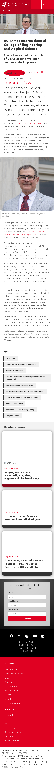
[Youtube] (35, 636)
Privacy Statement (38, 761)
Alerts (4, 756)
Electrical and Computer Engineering (19, 385)
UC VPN (8, 699)
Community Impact (13, 728)
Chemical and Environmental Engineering (21, 364)
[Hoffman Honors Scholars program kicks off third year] (27, 499)
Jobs (7, 719)
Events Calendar (12, 740)
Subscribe (27, 619)
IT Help (8, 694)
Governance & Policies (15, 732)
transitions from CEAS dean (29, 123)
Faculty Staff (11, 358)
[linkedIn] (42, 636)
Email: (10, 592)
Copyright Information (19, 764)
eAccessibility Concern (19, 761)
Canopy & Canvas (13, 669)
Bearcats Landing (12, 703)
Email (7, 678)
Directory (9, 736)
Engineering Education (14, 403)
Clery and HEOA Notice (18, 756)
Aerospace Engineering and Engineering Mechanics (25, 391)
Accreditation (36, 764)
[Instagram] (26, 636)
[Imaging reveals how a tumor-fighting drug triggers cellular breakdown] (27, 445)
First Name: (13, 601)
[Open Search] (44, 4)
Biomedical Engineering (15, 370)
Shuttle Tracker (12, 690)
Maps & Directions (13, 715)
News (7, 723)
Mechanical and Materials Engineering (20, 410)
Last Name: (13, 609)
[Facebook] (11, 636)
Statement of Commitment (27, 759)
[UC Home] (15, 4)
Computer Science (13, 416)
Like (27, 83)
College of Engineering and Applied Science (22, 397)
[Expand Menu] (51, 10)
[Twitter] (19, 636)
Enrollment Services (14, 673)
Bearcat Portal (11, 686)
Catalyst (8, 682)
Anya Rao (35, 72)
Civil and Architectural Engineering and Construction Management (25, 378)
